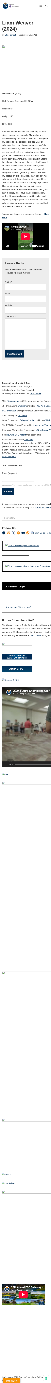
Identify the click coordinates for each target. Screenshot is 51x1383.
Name (8, 282)
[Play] (5, 764)
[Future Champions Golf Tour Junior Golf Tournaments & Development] (10, 5)
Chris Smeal (10, 35)
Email (8, 293)
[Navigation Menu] (40, 5)
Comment (10, 316)
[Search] (46, 6)
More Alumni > (9, 456)
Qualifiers (22, 406)
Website (8, 305)
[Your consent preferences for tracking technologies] (46, 1378)
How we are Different (16, 435)
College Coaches (28, 420)
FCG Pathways (9, 410)
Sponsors (22, 415)
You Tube (28, 439)
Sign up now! (25, 607)
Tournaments (13, 401)
